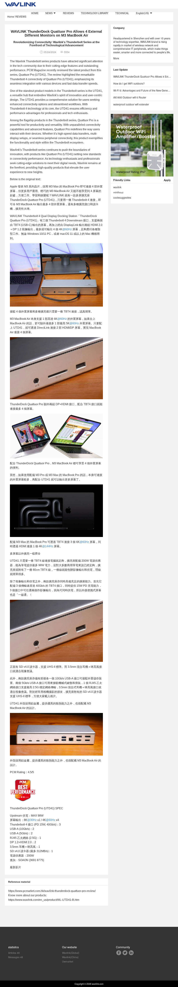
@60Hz (67, 229)
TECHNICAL (122, 13)
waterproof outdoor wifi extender (131, 104)
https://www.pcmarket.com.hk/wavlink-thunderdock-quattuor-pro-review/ (52, 890)
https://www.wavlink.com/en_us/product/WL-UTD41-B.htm (43, 899)
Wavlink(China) (70, 957)
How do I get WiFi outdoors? (129, 83)
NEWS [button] (49, 13)
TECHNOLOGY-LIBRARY (94, 13)
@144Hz (47, 546)
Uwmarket (67, 961)
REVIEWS (68, 13)
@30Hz (32, 820)
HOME (34, 13)
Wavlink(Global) (70, 952)
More (116, 58)
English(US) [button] (143, 13)
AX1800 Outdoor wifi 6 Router (129, 97)
